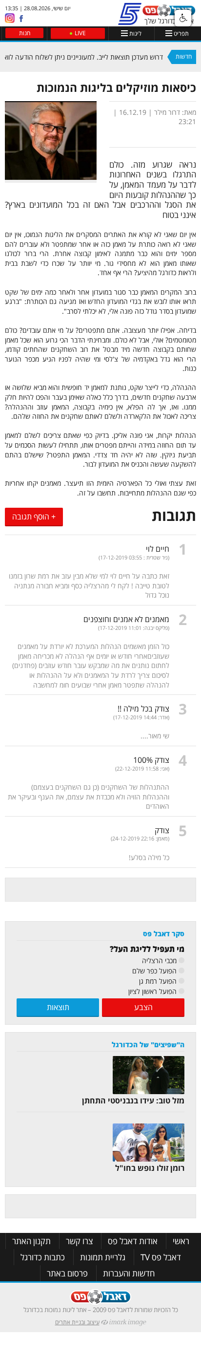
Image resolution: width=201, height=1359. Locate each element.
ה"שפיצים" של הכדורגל (148, 1044)
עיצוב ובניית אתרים (77, 1322)
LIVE (80, 33)
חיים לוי (157, 548)
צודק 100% (151, 760)
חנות (24, 33)
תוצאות (58, 1007)
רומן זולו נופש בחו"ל (149, 1168)
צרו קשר (79, 1241)
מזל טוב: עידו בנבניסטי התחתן (133, 1100)
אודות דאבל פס (133, 1241)
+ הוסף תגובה (34, 516)
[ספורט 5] (129, 21)
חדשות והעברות (129, 1273)
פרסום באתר (67, 1273)
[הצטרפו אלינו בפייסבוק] (21, 18)
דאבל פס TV (161, 1257)
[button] (183, 18)
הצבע (143, 1007)
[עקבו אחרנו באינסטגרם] (10, 17)
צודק (162, 830)
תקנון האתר (31, 1241)
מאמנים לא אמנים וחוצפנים (126, 619)
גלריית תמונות (102, 1257)
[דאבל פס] (168, 13)
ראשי (181, 1241)
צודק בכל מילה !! (143, 708)
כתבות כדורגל (42, 1257)
